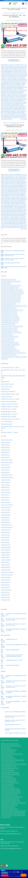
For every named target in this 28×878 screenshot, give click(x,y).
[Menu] (2, 3)
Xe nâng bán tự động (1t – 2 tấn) (8, 432)
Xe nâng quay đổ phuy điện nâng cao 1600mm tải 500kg (15, 267)
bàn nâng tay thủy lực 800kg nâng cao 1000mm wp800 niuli (12, 291)
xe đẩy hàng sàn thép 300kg (6, 813)
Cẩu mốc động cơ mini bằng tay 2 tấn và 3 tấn (15, 733)
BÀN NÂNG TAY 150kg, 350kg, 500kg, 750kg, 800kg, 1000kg (13, 376)
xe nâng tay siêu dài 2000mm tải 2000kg (16, 218)
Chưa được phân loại (6, 396)
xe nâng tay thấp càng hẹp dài (6, 72)
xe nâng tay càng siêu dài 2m (19, 107)
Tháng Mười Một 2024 (6, 462)
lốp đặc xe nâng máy (20, 760)
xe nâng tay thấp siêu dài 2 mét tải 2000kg (13, 182)
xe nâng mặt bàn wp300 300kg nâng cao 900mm (10, 774)
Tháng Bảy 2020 (4, 554)
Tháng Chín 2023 (5, 482)
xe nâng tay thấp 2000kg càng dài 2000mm (11, 223)
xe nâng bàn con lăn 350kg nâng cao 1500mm (9, 768)
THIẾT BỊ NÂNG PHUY (6, 384)
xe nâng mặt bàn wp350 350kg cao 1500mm (9, 336)
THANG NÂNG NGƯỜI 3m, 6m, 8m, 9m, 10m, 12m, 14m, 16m (13, 427)
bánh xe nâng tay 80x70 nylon (6, 756)
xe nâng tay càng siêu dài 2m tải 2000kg (19, 189)
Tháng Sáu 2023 (4, 490)
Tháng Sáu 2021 (4, 535)
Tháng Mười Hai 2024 (6, 460)
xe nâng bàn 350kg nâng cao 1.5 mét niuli (9, 314)
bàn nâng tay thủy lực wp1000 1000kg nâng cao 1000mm (12, 293)
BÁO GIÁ (23, 875)
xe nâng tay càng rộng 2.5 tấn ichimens (8, 778)
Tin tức (18, 874)
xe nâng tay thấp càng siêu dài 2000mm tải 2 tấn (16, 210)
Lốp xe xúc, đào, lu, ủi (6, 386)
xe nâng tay (21, 75)
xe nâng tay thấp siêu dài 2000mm (16, 99)
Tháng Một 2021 (5, 544)
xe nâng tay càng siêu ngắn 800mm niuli (8, 780)
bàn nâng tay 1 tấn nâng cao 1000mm (8, 279)
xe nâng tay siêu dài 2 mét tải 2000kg (11, 67)
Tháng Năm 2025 (5, 450)
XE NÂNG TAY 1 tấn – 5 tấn (7, 409)
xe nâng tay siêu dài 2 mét (7, 104)
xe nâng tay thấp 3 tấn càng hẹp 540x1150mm (10, 788)
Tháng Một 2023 (5, 502)
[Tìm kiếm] (23, 4)
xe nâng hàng (9, 80)
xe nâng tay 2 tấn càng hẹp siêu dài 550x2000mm (10, 190)
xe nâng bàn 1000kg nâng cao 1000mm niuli (9, 322)
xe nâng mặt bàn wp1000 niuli (6, 776)
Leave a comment (24, 119)
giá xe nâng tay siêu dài (15, 117)
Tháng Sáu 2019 (4, 587)
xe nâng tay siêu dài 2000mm (12, 79)
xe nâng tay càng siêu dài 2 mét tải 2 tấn (19, 80)
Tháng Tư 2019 (4, 592)
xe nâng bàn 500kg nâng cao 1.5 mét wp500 (9, 316)
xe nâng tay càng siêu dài (20, 96)
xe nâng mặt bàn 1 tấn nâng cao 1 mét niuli (9, 328)
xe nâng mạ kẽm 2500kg (17, 326)
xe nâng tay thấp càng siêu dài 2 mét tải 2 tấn (17, 70)
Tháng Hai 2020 (4, 567)
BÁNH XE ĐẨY (4, 381)
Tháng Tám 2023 (4, 485)
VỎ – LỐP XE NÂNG (5, 421)
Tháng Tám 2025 (4, 445)
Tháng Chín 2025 (5, 442)
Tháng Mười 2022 (5, 507)
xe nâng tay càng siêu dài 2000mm (11, 68)
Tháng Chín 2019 (5, 579)
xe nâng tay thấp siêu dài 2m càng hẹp (8, 179)
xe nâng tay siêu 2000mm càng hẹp (13, 112)
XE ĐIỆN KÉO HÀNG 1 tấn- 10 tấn (9, 406)
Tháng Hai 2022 (4, 519)
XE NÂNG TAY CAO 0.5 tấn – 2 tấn (9, 399)
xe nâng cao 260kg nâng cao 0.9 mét (8, 324)
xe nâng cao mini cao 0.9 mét (6, 326)
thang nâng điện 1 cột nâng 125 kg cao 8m (9, 312)
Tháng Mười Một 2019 (6, 574)
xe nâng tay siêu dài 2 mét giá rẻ (10, 181)
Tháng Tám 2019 (4, 582)
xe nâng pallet (22, 198)
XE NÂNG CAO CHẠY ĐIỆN (7, 391)
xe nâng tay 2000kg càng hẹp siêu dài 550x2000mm (14, 87)
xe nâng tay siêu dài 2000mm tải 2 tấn (13, 95)
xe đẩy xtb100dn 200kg (5, 817)
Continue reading (14, 60)
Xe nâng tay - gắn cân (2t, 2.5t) (10, 64)
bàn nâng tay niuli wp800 (6, 283)
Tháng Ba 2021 (4, 540)
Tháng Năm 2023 (5, 492)
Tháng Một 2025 (5, 457)
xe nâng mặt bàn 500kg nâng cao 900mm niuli (9, 772)
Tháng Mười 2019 (5, 577)
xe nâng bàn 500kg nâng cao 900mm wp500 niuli (10, 318)
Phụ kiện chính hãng (5, 424)
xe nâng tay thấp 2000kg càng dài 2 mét (11, 191)
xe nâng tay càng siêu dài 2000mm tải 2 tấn (13, 226)
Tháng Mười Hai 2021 (6, 524)
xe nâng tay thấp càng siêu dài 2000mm (11, 187)
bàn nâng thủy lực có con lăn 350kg (7, 752)
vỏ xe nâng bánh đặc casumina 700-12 (8, 762)
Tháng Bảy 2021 (4, 532)
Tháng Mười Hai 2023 (6, 474)
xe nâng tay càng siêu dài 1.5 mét (7, 340)
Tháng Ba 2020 (4, 564)
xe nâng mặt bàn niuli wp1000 (6, 334)
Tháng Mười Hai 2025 (6, 440)
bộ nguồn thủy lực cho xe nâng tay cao (8, 760)
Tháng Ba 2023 (4, 497)
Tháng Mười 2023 (5, 480)
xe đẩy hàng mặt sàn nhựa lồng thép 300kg (9, 809)
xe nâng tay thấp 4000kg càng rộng (7, 346)
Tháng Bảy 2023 (4, 487)
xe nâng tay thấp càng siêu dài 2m (10, 66)
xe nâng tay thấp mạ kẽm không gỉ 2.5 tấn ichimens (10, 790)
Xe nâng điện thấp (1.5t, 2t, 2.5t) (8, 414)
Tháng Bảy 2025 (4, 447)
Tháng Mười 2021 (5, 530)
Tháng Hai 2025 (4, 455)
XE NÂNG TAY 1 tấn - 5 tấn (21, 64)
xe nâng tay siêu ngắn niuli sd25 (7, 784)
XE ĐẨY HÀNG (4, 389)
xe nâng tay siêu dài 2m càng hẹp (20, 115)
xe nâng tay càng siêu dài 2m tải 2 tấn (8, 116)
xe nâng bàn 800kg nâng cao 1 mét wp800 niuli (10, 320)
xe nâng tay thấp (13, 91)
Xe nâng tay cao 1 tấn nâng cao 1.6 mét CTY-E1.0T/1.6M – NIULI (14, 255)
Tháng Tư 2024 (4, 470)
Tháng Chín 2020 (5, 549)
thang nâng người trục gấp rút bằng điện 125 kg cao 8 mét (12, 310)
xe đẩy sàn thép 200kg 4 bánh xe (19, 815)
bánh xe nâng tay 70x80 (18, 754)
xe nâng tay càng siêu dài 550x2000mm (17, 195)
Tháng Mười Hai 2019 (6, 572)
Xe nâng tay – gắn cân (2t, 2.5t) (8, 404)
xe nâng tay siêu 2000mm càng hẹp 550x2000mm (10, 198)
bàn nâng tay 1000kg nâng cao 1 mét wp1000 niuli (10, 281)
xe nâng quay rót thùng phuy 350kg (7, 338)
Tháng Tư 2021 (4, 537)
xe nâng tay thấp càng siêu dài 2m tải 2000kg (9, 103)
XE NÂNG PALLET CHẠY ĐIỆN (8, 401)
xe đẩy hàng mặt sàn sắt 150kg (7, 811)
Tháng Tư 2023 (4, 494)
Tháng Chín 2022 (5, 510)
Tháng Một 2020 (5, 569)
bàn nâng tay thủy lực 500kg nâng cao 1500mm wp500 (11, 289)
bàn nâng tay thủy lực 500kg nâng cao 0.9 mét (9, 287)
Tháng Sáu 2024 (4, 465)
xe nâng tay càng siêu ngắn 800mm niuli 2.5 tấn (10, 782)
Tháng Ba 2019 (4, 594)
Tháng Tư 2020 (4, 562)
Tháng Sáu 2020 (4, 557)
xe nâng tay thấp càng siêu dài (19, 206)
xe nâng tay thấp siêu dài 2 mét (19, 109)
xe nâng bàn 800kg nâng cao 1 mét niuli (8, 766)
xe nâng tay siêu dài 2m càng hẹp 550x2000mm (12, 203)
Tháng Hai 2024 (4, 472)
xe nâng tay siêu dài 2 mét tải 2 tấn (19, 71)
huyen (21, 20)
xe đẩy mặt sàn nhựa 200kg (6, 815)
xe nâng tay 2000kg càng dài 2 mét (18, 183)
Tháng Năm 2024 (5, 467)
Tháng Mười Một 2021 (6, 527)
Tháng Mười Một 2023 (6, 477)
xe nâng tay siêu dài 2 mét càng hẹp (12, 75)
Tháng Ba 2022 (4, 517)
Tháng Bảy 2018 (4, 599)
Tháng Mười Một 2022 (6, 505)
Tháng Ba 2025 (4, 452)
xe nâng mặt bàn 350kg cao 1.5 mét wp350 (9, 330)
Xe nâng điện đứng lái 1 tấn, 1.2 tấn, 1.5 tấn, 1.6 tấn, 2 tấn (13, 370)
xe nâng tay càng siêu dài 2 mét (17, 72)
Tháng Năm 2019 (5, 589)
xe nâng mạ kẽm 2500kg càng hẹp (7, 770)
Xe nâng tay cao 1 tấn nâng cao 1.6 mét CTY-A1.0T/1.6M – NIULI (14, 259)
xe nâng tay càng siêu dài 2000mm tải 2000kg (9, 342)
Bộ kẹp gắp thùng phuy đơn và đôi (12, 262)
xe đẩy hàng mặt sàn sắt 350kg (19, 811)
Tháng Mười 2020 (5, 547)
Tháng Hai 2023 (4, 499)
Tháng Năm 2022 (5, 515)
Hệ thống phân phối (11, 874)
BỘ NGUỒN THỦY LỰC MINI (8, 416)
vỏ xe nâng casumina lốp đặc (6, 764)
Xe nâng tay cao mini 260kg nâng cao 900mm (14, 250)
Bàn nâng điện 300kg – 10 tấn (8, 411)
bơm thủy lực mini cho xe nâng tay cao (8, 758)
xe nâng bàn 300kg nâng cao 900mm (19, 764)
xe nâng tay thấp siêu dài (9, 115)
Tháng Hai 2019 (4, 597)
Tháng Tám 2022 (4, 512)
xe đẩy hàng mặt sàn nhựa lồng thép (7, 807)
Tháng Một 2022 (5, 522)
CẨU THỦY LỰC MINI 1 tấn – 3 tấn (9, 367)
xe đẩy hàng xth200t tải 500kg (18, 813)
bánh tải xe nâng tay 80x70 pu (6, 754)
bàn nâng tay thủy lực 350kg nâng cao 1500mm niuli (11, 285)
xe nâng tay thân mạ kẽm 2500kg (7, 786)
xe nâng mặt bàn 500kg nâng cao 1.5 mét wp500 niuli (11, 332)
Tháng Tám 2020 (4, 552)
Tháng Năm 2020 (5, 560)
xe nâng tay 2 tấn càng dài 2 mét (16, 83)
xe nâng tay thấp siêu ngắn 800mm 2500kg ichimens (11, 792)
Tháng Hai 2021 (4, 542)
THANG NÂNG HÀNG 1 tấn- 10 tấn (9, 419)
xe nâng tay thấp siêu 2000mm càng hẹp (17, 214)
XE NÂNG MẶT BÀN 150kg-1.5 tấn (9, 394)
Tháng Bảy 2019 (4, 585)
